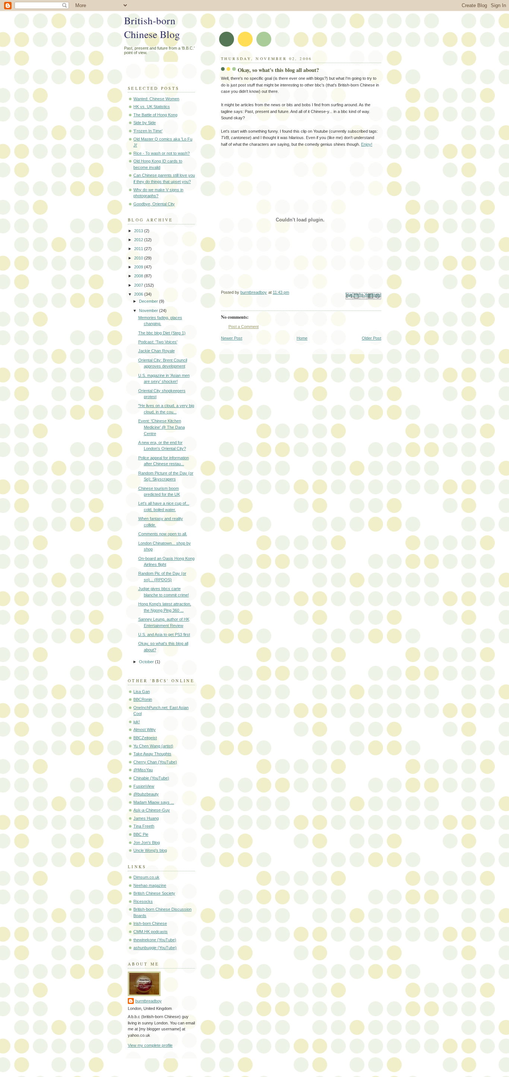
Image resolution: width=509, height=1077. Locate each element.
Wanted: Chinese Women (156, 99)
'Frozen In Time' (147, 131)
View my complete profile (150, 1045)
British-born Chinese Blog (152, 27)
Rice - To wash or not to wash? (161, 153)
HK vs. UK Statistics (151, 106)
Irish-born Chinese (150, 923)
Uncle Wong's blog (150, 850)
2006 (139, 294)
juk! (136, 721)
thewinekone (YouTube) (154, 940)
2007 (139, 285)
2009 (139, 267)
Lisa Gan (141, 691)
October (147, 661)
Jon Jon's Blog (146, 842)
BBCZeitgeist (145, 738)
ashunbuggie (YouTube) (155, 947)
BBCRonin (142, 699)
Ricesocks (143, 901)
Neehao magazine (149, 885)
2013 (139, 231)
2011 (139, 248)
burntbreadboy (148, 1001)
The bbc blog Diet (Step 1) (162, 333)
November (149, 310)
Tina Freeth (143, 826)
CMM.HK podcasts (150, 931)
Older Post (371, 338)
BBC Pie (140, 834)
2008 (139, 276)
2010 (139, 258)
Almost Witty (144, 729)
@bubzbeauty (146, 794)
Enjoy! (366, 144)
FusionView (143, 786)
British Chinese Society (154, 893)
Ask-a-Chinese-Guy (151, 810)
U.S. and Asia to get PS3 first (164, 634)
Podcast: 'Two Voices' (157, 342)
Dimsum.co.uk (146, 877)
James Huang (146, 818)
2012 (139, 239)
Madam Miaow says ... (153, 802)
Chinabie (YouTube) (151, 778)
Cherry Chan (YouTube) (155, 762)
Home (302, 338)
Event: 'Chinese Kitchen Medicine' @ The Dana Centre (161, 427)
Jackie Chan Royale (156, 351)
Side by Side (144, 122)
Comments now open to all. (162, 534)
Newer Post (231, 338)
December (149, 301)
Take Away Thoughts (152, 754)
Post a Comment (243, 326)
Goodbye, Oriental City (154, 204)
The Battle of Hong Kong (155, 115)
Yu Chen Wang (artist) (153, 746)
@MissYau (143, 770)
